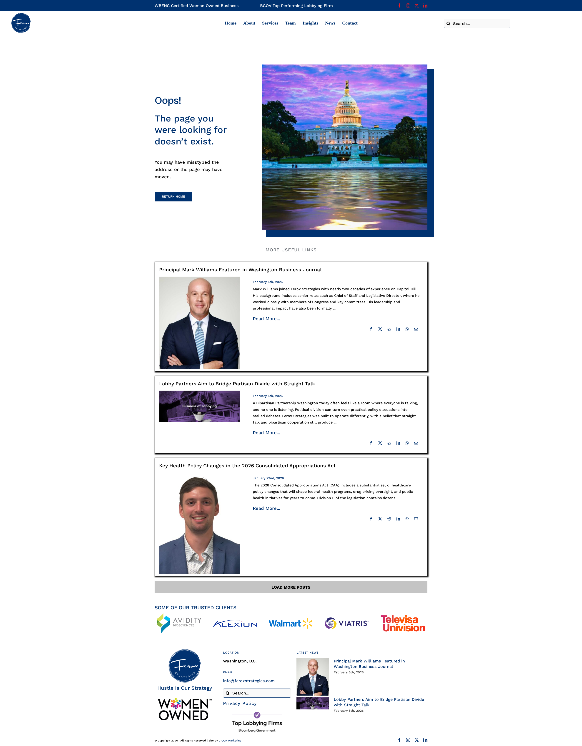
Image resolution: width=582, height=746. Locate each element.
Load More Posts (291, 587)
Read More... (266, 318)
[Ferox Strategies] (21, 14)
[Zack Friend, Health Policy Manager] (199, 474)
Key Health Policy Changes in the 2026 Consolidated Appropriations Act (247, 465)
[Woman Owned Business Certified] (184, 699)
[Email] (416, 329)
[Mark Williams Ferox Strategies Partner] (199, 278)
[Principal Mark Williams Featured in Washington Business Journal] (312, 677)
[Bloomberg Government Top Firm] (257, 712)
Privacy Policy (240, 703)
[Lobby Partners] (199, 392)
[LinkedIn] (398, 329)
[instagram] (408, 5)
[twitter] (417, 5)
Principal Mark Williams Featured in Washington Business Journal (240, 270)
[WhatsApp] (407, 329)
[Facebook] (371, 329)
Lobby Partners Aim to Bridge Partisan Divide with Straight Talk (237, 384)
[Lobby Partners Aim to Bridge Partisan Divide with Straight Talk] (312, 703)
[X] (380, 329)
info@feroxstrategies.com (249, 680)
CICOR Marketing (230, 740)
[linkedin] (425, 5)
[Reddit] (389, 329)
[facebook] (399, 5)
